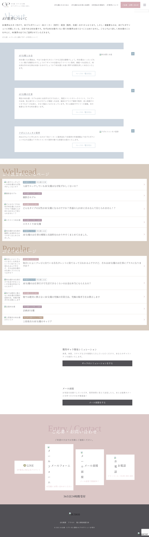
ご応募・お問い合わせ (130, 5)
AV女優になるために (61, 5)
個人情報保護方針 (82, 522)
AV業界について (112, 5)
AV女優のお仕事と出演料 (80, 5)
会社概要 (63, 522)
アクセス (71, 522)
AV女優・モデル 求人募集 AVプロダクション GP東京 (77, 527)
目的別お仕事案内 (98, 5)
